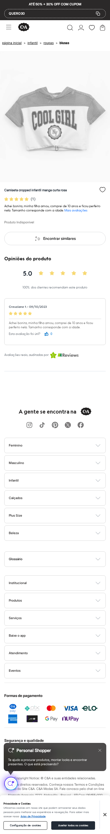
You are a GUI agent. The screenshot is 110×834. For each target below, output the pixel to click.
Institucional (18, 583)
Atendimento (18, 653)
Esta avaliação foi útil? (24, 334)
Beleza (14, 533)
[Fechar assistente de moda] (100, 750)
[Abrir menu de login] (81, 27)
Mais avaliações (75, 210)
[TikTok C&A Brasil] (42, 425)
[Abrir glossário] (61, 559)
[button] (70, 27)
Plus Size (15, 515)
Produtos (15, 600)
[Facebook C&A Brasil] (80, 425)
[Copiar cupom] (98, 13)
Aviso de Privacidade (33, 816)
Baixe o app (17, 635)
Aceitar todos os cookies (73, 825)
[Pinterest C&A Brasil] (55, 425)
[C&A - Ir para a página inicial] (23, 27)
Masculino (16, 463)
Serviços (15, 618)
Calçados (15, 498)
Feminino (15, 445)
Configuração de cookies (25, 825)
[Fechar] (105, 814)
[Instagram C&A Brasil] (29, 425)
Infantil (14, 480)
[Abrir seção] (64, 445)
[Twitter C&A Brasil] (68, 425)
